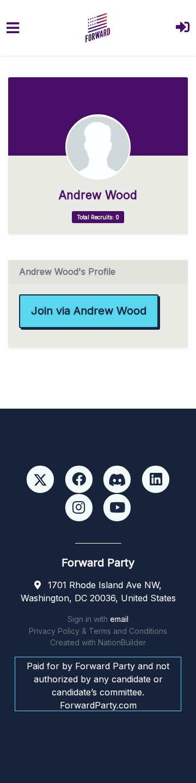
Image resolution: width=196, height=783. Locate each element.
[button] (182, 28)
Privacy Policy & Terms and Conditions (98, 631)
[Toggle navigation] (13, 28)
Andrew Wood (98, 195)
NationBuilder (122, 642)
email (119, 619)
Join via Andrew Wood (88, 310)
